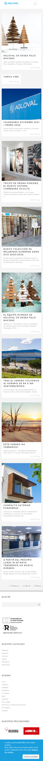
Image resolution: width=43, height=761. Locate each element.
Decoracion (6, 665)
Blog (3, 696)
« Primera (13, 586)
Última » (38, 586)
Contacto (5, 699)
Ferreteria (5, 662)
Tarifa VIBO (11, 77)
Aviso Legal (6, 702)
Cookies (5, 710)
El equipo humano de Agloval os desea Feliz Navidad (19, 318)
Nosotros (5, 684)
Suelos (4, 659)
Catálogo (5, 687)
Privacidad (6, 708)
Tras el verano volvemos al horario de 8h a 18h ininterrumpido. (21, 383)
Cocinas (5, 656)
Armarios (5, 653)
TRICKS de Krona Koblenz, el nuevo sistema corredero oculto (21, 186)
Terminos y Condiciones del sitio (14, 705)
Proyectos (5, 690)
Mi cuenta (5, 693)
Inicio (4, 682)
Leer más (34, 67)
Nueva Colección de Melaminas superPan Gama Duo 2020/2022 (21, 252)
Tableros (5, 650)
